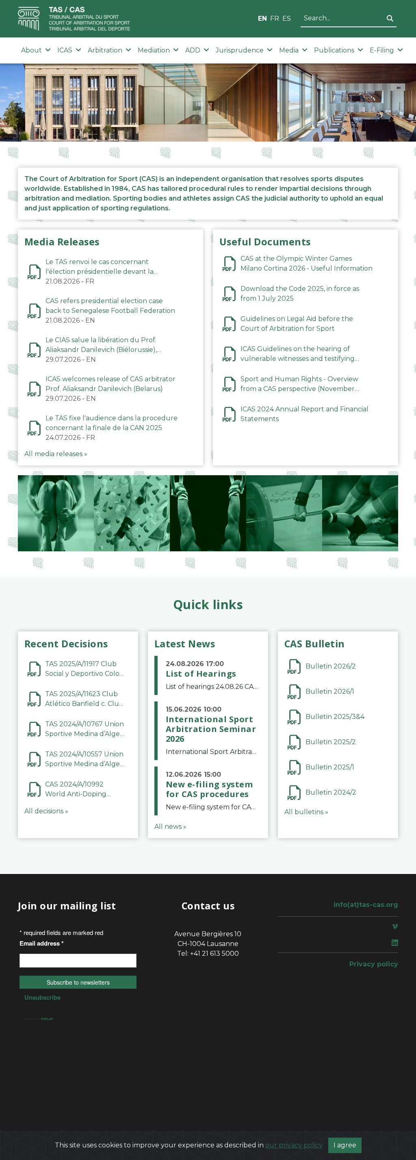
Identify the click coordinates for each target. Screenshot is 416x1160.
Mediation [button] (154, 50)
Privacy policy (373, 964)
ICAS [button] (64, 50)
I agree (345, 1145)
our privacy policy (294, 1145)
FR (274, 18)
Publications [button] (334, 50)
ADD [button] (192, 50)
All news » (170, 826)
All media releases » (55, 454)
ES (286, 18)
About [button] (31, 50)
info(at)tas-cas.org (366, 905)
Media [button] (289, 50)
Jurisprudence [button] (240, 50)
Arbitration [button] (105, 50)
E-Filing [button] (382, 50)
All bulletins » (306, 812)
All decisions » (46, 811)
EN (262, 18)
